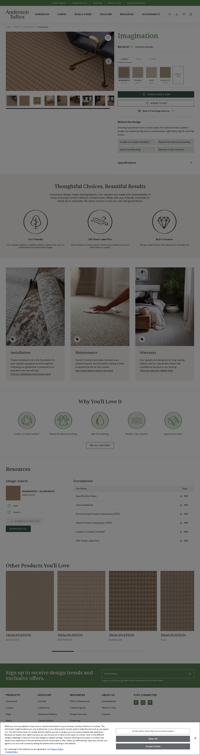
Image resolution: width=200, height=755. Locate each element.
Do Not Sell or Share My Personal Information (153, 731)
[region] (100, 738)
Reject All (153, 739)
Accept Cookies (153, 746)
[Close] (195, 738)
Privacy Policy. (57, 749)
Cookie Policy (11, 752)
